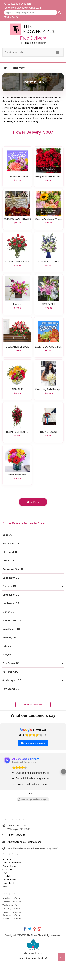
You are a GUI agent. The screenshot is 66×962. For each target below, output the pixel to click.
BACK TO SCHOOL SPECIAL (48, 346)
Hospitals (6, 876)
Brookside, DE (10, 543)
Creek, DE (8, 560)
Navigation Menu (16, 52)
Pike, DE (7, 654)
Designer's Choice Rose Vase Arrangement (48, 176)
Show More (33, 502)
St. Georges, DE (11, 680)
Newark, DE (9, 637)
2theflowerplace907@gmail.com (23, 7)
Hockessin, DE (10, 603)
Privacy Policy (9, 866)
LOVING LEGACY (48, 431)
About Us (6, 859)
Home (5, 67)
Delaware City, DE (13, 569)
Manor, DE (8, 612)
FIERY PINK (17, 389)
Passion (17, 304)
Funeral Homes (9, 879)
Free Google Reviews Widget (34, 799)
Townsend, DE (10, 688)
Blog (4, 886)
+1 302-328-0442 (16, 3)
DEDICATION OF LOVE (17, 346)
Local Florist (8, 883)
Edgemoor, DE (10, 577)
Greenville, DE (10, 594)
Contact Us (7, 869)
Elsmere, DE (9, 586)
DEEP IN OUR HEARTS (17, 431)
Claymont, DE (10, 552)
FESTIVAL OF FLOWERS (49, 261)
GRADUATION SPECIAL (17, 176)
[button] (2, 771)
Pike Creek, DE (10, 663)
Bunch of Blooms (17, 474)
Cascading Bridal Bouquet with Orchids (48, 389)
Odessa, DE (9, 646)
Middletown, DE (11, 620)
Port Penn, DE (10, 671)
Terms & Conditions (11, 862)
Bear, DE (7, 535)
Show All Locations (33, 704)
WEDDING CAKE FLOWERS (17, 218)
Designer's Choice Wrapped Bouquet (48, 218)
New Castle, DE (11, 629)
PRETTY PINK (48, 304)
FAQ (4, 873)
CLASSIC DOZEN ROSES (17, 261)
